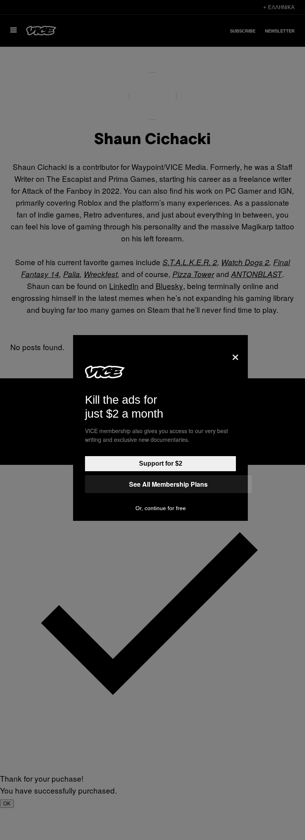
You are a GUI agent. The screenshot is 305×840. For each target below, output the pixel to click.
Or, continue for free (160, 508)
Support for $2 (160, 463)
